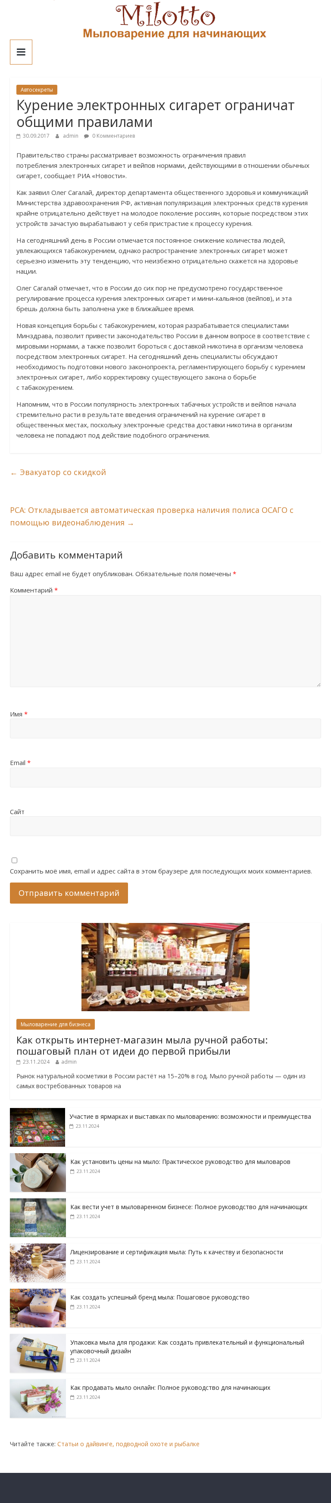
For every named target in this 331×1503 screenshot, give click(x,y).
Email (20, 762)
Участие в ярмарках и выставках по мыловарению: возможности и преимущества (190, 1116)
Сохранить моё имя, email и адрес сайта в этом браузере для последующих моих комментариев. (161, 871)
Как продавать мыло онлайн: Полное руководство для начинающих (170, 1387)
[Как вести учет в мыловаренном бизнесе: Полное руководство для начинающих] (38, 1203)
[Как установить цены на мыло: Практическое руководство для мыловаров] (38, 1158)
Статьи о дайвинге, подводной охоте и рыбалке (128, 1444)
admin (71, 135)
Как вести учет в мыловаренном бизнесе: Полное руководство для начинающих (188, 1207)
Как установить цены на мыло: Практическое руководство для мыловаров (180, 1161)
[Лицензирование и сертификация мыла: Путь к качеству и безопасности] (38, 1248)
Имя (19, 714)
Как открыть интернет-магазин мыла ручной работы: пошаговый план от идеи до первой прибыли (142, 1045)
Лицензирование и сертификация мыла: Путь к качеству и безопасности (176, 1252)
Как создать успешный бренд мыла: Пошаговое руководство (160, 1297)
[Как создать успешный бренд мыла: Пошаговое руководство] (38, 1293)
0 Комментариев (113, 135)
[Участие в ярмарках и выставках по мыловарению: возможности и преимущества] (37, 1112)
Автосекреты (37, 89)
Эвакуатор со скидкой (58, 472)
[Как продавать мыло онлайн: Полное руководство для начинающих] (38, 1384)
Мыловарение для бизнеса (56, 1024)
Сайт (17, 811)
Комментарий (34, 590)
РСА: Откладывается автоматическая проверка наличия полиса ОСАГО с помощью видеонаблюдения (152, 516)
